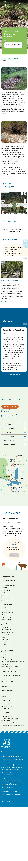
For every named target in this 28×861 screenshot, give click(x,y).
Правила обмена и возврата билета (13, 725)
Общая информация (8, 580)
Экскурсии (5, 610)
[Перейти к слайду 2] (10, 374)
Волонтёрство (6, 686)
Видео (3, 696)
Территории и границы (9, 585)
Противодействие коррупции (11, 669)
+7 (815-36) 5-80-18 (7, 772)
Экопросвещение (7, 659)
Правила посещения (8, 716)
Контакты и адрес (7, 704)
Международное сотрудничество (12, 661)
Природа (4, 588)
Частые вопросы (6, 619)
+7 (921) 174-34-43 (7, 787)
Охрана (3, 654)
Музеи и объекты (13, 58)
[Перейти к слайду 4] (13, 374)
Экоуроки (4, 644)
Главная (3, 58)
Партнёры (4, 679)
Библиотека (5, 664)
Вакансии (4, 592)
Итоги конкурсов (7, 642)
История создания (7, 583)
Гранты (3, 684)
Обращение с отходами (9, 791)
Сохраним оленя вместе (9, 666)
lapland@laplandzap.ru (8, 775)
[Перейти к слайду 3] (11, 374)
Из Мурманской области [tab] (10, 406)
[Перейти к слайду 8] (19, 374)
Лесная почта (5, 627)
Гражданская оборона (8, 671)
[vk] (2, 751)
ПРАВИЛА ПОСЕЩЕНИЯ (16, 396)
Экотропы (4, 607)
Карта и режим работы (9, 706)
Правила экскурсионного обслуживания (9, 719)
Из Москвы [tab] (6, 411)
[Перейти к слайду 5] (14, 374)
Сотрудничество (7, 681)
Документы (5, 600)
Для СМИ (4, 595)
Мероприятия (6, 615)
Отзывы (3, 597)
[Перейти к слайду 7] (17, 374)
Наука (3, 657)
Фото (3, 694)
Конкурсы (4, 639)
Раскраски (5, 647)
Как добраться (6, 708)
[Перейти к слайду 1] (8, 374)
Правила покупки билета (9, 723)
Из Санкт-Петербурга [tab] (9, 416)
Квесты (3, 637)
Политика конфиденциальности (12, 794)
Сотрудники (5, 590)
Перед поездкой (6, 617)
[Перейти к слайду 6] (16, 374)
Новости (4, 797)
